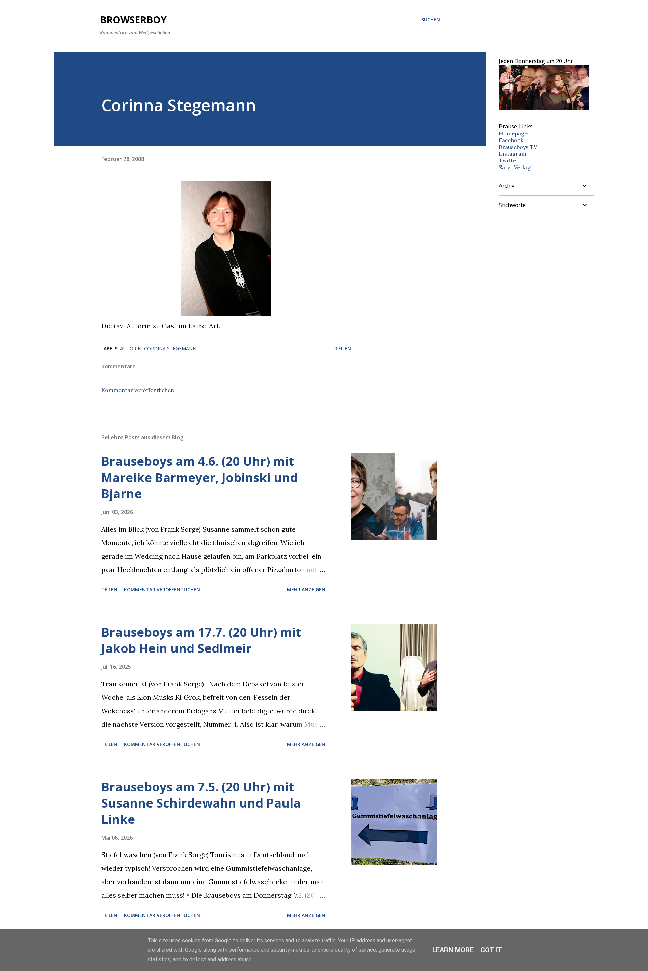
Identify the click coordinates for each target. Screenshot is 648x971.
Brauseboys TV (518, 147)
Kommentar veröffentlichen (137, 390)
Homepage (513, 133)
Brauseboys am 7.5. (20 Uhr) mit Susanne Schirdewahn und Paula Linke (201, 802)
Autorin (130, 348)
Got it (491, 950)
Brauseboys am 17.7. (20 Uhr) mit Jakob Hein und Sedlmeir (201, 640)
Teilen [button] (343, 348)
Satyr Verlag (515, 167)
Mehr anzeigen (306, 589)
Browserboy (133, 19)
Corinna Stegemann (170, 348)
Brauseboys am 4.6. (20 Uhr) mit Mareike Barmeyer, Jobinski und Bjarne (199, 477)
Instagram (512, 153)
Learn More (453, 950)
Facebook (511, 140)
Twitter (509, 160)
